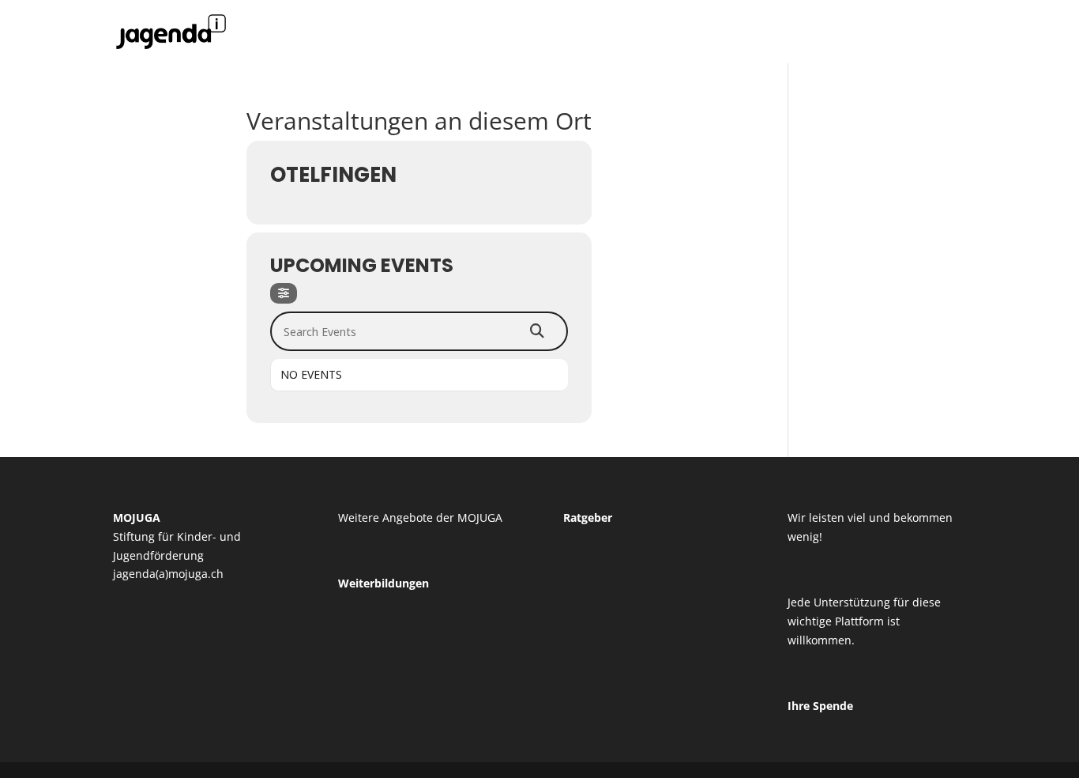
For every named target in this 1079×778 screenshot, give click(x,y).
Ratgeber (587, 517)
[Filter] (283, 293)
